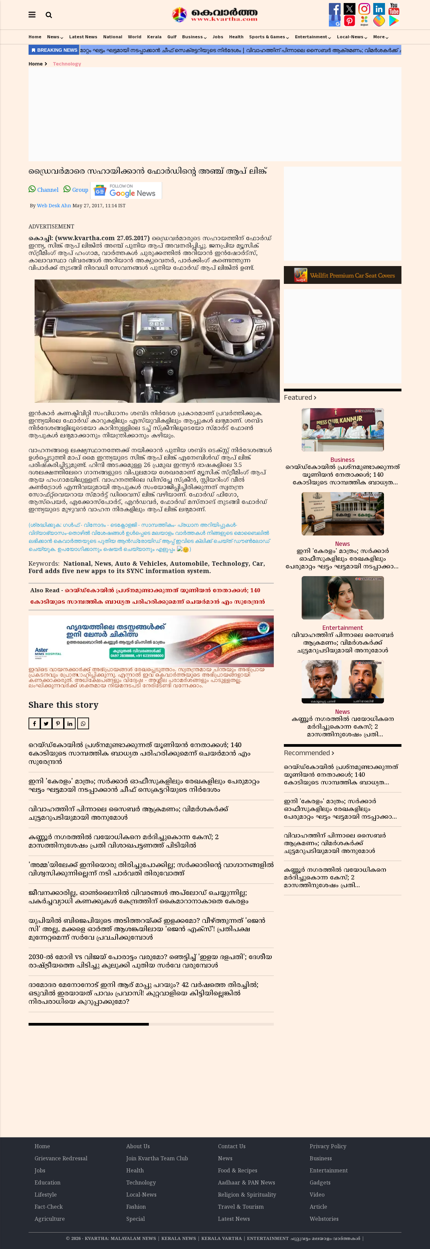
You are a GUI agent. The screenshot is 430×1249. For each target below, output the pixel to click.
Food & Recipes (237, 1171)
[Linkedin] (380, 9)
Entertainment (311, 37)
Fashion (136, 1207)
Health (236, 37)
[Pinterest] (350, 20)
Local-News (350, 37)
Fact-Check (49, 1207)
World (134, 37)
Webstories (324, 1219)
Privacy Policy (328, 1147)
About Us (138, 1147)
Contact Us (232, 1147)
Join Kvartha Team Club (157, 1159)
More (379, 37)
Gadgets (320, 1183)
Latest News (83, 37)
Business (192, 37)
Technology (67, 64)
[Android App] (393, 20)
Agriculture (50, 1219)
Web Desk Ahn (54, 206)
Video (317, 1195)
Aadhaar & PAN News (246, 1183)
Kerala (154, 37)
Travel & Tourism (241, 1207)
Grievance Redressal (61, 1159)
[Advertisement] (215, 114)
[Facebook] (335, 9)
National (112, 37)
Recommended (307, 753)
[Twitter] (350, 9)
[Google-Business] (335, 20)
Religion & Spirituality (247, 1195)
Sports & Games (267, 37)
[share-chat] (380, 20)
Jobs (218, 37)
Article (318, 1207)
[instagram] (365, 9)
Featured (298, 397)
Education (47, 1183)
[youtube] (393, 9)
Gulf (171, 37)
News (53, 37)
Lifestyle (46, 1195)
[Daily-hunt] (365, 20)
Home (35, 37)
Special (135, 1219)
